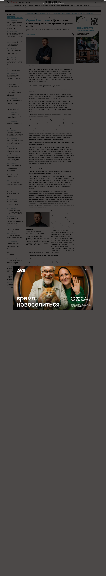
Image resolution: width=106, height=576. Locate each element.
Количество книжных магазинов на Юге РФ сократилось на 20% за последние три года (13, 287)
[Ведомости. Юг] (59, 2)
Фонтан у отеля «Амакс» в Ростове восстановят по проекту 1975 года (14, 102)
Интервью (49, 17)
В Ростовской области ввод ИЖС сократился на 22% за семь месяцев (14, 270)
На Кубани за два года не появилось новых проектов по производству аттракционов (14, 168)
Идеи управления (47, 8)
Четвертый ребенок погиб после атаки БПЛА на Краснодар (14, 229)
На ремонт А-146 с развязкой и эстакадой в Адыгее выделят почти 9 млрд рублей (14, 93)
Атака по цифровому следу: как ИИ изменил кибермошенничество (14, 84)
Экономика (31, 5)
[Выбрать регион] (92, 2)
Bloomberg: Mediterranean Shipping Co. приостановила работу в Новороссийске (15, 134)
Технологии (52, 5)
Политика (72, 5)
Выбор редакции (30, 13)
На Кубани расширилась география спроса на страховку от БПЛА (14, 52)
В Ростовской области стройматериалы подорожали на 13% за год (14, 77)
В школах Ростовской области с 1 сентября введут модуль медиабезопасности (15, 184)
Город (54, 8)
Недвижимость (65, 5)
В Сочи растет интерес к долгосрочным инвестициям (13, 254)
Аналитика (68, 8)
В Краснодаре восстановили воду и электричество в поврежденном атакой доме (15, 34)
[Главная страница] (51, 2)
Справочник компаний (20, 8)
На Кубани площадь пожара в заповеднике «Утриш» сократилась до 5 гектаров (15, 142)
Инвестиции (44, 5)
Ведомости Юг (17, 5)
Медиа (58, 5)
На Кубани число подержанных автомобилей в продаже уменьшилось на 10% (15, 62)
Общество (86, 5)
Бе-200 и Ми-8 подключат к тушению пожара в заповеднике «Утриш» (14, 262)
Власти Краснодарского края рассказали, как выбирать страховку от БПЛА (13, 194)
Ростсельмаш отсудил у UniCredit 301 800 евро (13, 108)
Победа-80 (79, 5)
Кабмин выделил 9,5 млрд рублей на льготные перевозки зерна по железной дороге (14, 43)
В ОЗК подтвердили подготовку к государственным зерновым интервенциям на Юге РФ (15, 221)
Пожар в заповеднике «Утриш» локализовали (13, 69)
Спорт (74, 8)
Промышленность (91, 8)
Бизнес (24, 5)
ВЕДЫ (28, 8)
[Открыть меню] (98, 2)
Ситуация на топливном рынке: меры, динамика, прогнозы (81, 13)
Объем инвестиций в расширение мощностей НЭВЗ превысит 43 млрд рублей (14, 246)
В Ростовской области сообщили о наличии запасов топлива (13, 278)
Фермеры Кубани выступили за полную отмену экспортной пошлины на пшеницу (13, 204)
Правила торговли (36, 8)
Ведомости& (61, 8)
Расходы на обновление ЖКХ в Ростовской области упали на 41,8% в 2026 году (14, 212)
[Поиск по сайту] (95, 2)
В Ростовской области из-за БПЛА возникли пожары (14, 124)
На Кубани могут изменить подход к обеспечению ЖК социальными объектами (14, 24)
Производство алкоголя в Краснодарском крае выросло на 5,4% (14, 159)
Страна (83, 8)
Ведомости (10, 8)
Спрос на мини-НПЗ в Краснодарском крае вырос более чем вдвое (14, 116)
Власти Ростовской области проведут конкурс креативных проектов (15, 176)
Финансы (37, 5)
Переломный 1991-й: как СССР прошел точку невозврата (50, 13)
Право (78, 8)
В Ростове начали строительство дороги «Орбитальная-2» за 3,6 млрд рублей (13, 151)
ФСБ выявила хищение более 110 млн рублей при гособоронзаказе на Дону (14, 237)
